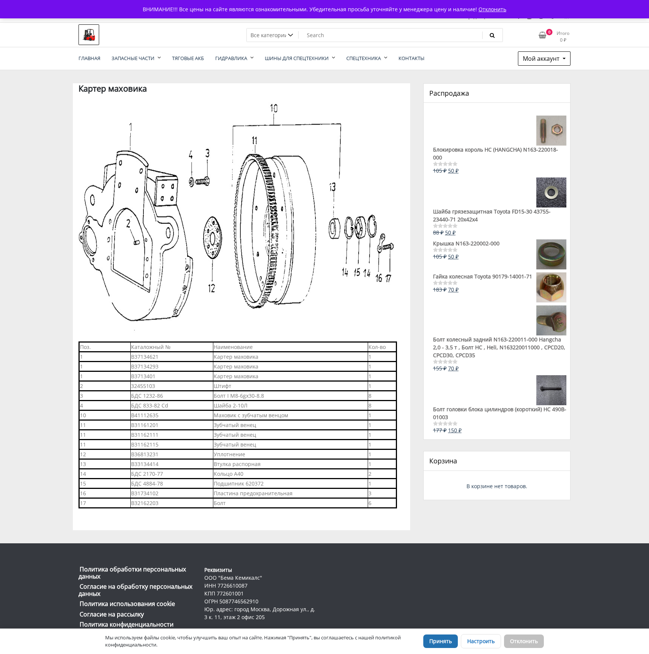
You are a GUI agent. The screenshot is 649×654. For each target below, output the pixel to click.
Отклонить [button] (492, 9)
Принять (440, 641)
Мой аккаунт (542, 58)
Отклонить (524, 641)
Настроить (481, 641)
